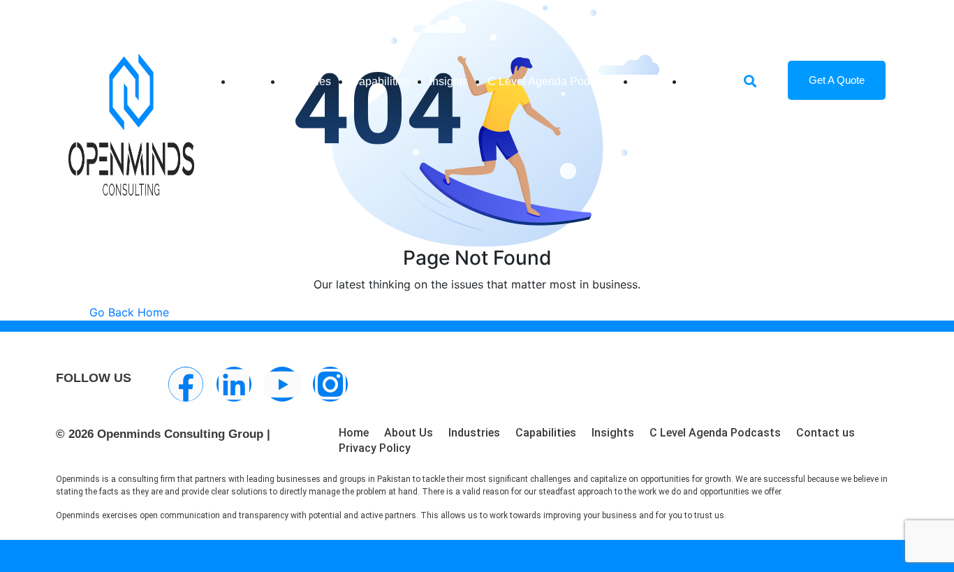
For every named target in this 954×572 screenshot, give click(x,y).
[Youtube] (282, 384)
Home (248, 81)
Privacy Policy (375, 448)
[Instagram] (330, 384)
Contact (703, 81)
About (650, 81)
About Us (408, 432)
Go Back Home (129, 312)
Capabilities (380, 81)
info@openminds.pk (156, 17)
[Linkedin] (234, 384)
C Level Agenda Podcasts (551, 81)
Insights (449, 81)
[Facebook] (185, 384)
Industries (307, 81)
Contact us (825, 432)
